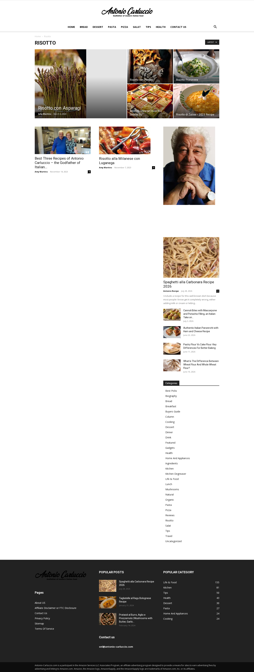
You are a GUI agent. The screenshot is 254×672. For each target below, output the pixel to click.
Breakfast (170, 406)
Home (71, 27)
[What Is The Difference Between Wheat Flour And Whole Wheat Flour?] (172, 365)
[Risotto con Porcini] (150, 66)
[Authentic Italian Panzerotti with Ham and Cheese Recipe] (172, 332)
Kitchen (169, 468)
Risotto (169, 520)
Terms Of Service (44, 628)
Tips (148, 27)
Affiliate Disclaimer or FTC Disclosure (55, 608)
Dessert (98, 27)
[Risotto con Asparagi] (81, 89)
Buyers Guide (172, 411)
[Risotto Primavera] (196, 66)
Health (161, 27)
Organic (169, 499)
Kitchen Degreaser (175, 473)
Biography (171, 396)
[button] (215, 27)
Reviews (170, 515)
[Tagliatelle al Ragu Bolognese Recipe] (107, 602)
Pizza (124, 27)
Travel (168, 536)
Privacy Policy (42, 618)
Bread (84, 27)
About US (40, 602)
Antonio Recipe (171, 291)
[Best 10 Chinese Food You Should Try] (150, 101)
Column (169, 416)
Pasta (112, 27)
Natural (169, 494)
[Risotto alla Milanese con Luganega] (127, 140)
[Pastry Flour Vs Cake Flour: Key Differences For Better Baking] (172, 349)
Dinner (169, 432)
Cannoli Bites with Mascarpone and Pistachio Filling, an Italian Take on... (200, 314)
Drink (168, 437)
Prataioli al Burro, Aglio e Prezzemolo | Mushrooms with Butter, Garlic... (135, 618)
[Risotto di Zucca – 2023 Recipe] (196, 101)
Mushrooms (172, 489)
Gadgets (170, 447)
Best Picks (171, 390)
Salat (137, 27)
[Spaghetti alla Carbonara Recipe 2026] (191, 257)
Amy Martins (44, 114)
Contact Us (178, 27)
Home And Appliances (177, 458)
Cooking (170, 422)
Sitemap (39, 623)
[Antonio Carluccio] (127, 11)
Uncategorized (173, 541)
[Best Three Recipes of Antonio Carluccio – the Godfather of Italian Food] (63, 140)
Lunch (168, 484)
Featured (170, 442)
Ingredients (171, 463)
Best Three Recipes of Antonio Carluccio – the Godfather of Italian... (59, 162)
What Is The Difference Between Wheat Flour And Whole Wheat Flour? (201, 364)
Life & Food (172, 479)
